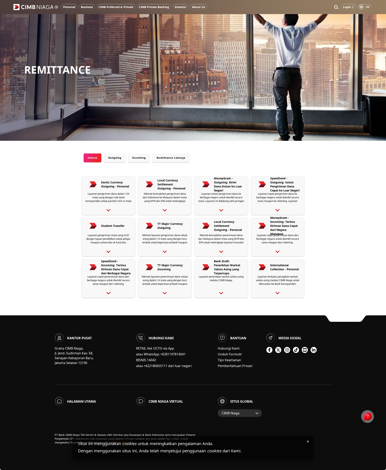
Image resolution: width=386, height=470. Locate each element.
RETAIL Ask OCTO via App (155, 348)
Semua (92, 157)
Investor (180, 7)
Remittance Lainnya (171, 157)
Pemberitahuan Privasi (235, 366)
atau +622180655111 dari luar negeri (164, 366)
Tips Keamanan (229, 360)
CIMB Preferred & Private (116, 7)
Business (87, 7)
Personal (69, 7)
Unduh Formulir (230, 354)
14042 (151, 360)
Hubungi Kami (228, 348)
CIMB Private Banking (154, 7)
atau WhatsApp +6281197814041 (161, 354)
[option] (193, 70)
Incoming (139, 157)
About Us (198, 7)
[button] (336, 7)
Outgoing (114, 157)
